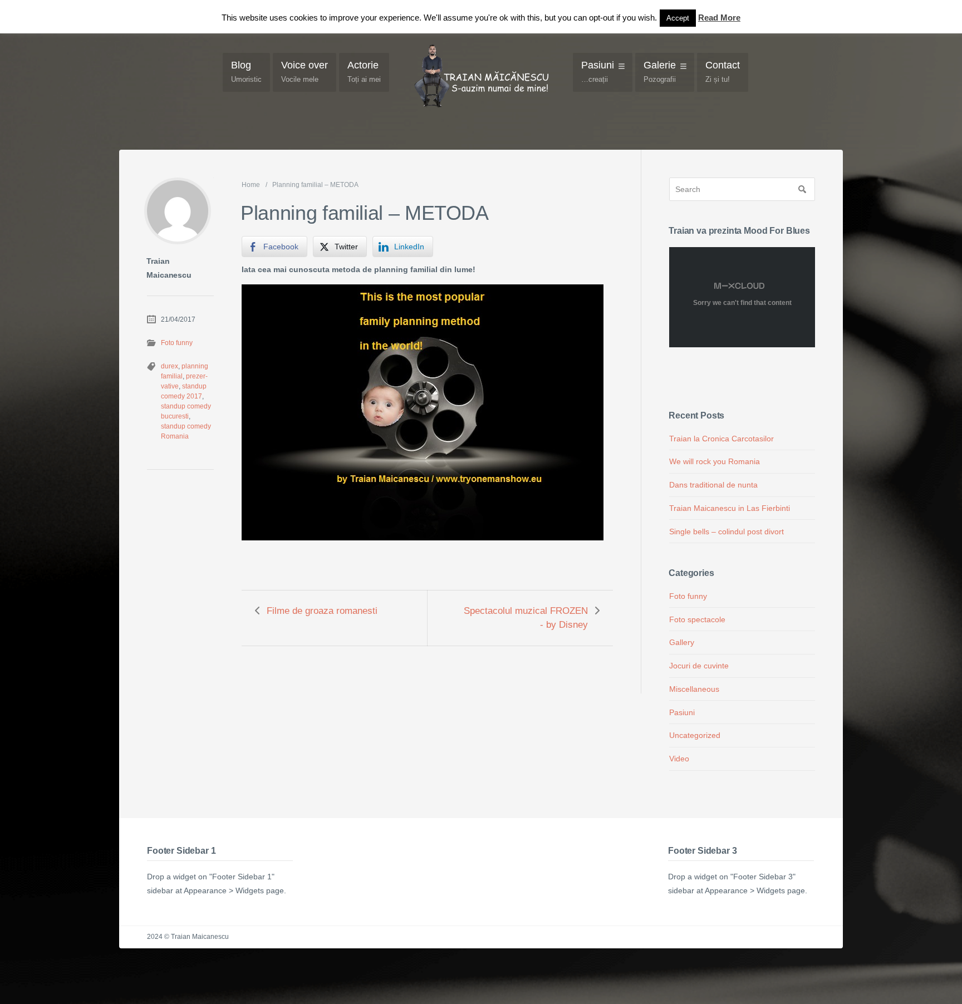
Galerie (660, 71)
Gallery (681, 642)
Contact (722, 71)
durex (169, 366)
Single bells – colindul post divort (726, 531)
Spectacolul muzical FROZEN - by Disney (526, 618)
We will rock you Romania (714, 461)
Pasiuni (597, 71)
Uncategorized (694, 735)
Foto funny (177, 343)
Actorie (364, 71)
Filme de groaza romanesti (322, 611)
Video (679, 758)
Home (251, 185)
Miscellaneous (694, 689)
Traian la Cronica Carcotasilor (721, 438)
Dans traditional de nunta (713, 484)
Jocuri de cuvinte (699, 665)
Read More (719, 17)
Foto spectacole (697, 619)
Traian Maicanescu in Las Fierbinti (729, 508)
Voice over (304, 71)
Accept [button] (677, 18)
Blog (246, 71)
